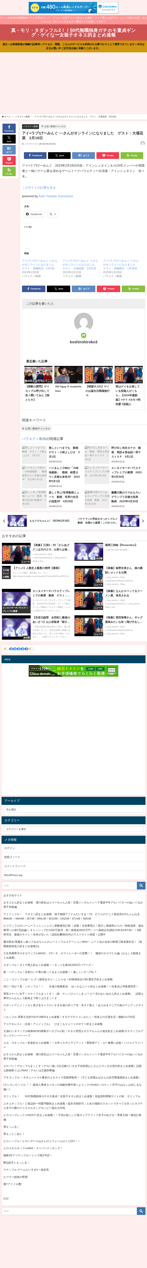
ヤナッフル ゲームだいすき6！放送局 (26, 1169)
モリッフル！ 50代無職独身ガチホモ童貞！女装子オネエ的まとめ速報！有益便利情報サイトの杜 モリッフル (71, 1096)
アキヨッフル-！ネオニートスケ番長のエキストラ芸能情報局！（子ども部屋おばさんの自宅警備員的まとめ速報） (72, 1077)
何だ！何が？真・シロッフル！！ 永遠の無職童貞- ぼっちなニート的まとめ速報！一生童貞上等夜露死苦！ (70, 986)
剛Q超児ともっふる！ (16, 1162)
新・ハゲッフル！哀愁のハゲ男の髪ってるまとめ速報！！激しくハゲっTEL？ (50, 972)
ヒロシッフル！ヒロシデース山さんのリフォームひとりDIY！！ (41, 1141)
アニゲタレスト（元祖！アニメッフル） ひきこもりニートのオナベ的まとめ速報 (53, 1024)
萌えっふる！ (11, 1126)
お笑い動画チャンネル (54, 126)
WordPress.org (13, 875)
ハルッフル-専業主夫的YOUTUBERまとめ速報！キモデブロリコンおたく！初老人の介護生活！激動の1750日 (69, 1017)
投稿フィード (12, 857)
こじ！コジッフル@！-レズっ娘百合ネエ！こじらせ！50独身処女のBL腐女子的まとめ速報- (58, 979)
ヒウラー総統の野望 (15, 1177)
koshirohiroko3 (83, 342)
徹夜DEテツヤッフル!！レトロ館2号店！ (27, 1155)
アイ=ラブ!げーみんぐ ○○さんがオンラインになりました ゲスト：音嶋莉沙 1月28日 (121, 264)
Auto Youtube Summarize (56, 196)
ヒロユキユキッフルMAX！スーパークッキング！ (33, 1148)
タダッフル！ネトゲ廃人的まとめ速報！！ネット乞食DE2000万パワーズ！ (48, 965)
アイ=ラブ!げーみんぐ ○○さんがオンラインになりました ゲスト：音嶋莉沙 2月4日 (40, 264)
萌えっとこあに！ (14, 1133)
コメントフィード (15, 866)
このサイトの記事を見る (39, 187)
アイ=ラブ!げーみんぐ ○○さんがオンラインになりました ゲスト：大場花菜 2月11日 (80, 264)
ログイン (9, 848)
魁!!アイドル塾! (12, 1184)
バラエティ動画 (30, 126)
